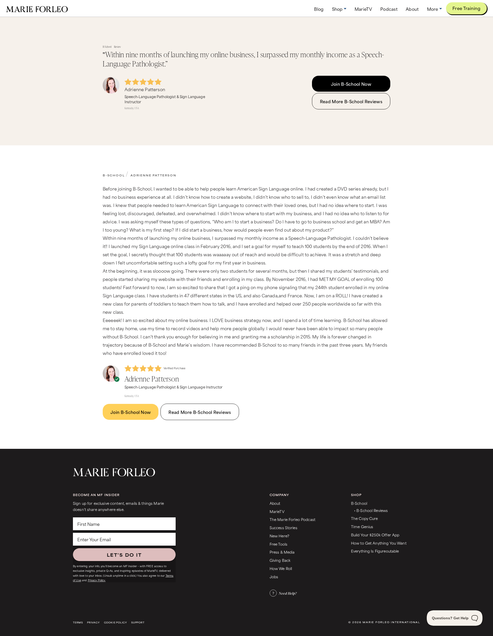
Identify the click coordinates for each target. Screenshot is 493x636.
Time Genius (362, 526)
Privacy (93, 622)
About (275, 503)
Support (138, 622)
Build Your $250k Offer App (375, 535)
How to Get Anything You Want (378, 543)
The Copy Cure (364, 518)
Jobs (274, 577)
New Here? (279, 536)
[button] (339, 9)
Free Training (466, 8)
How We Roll (281, 568)
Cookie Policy (115, 622)
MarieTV (277, 511)
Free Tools (278, 544)
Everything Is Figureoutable (375, 551)
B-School (114, 175)
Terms (78, 622)
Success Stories (283, 527)
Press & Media (282, 552)
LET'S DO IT (124, 554)
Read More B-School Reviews (351, 101)
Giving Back (280, 560)
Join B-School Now (351, 83)
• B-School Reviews (371, 510)
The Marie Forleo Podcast (292, 519)
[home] (37, 8)
